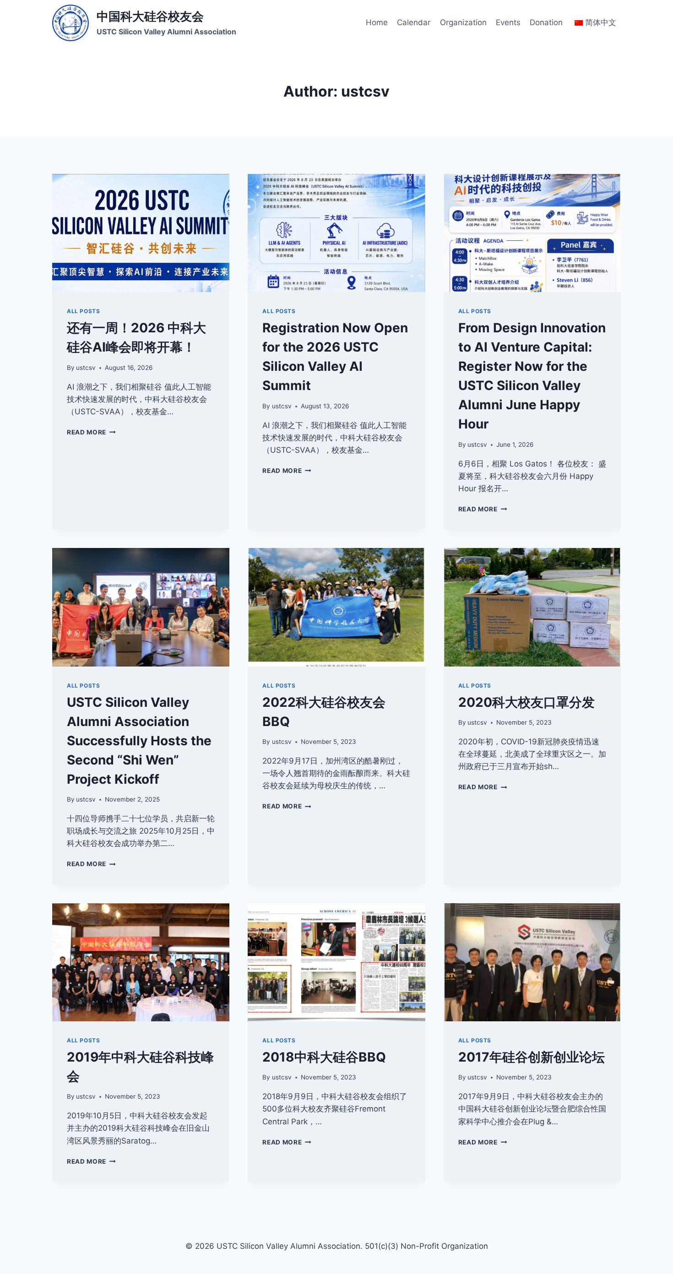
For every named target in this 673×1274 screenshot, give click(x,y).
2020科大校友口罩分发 (526, 702)
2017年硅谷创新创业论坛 (531, 1057)
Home (377, 22)
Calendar (413, 22)
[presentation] (140, 233)
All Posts (83, 311)
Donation (546, 22)
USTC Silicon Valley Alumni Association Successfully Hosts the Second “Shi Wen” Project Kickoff (139, 740)
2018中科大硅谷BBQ (324, 1057)
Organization (463, 22)
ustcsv (86, 367)
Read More (91, 432)
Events (508, 22)
